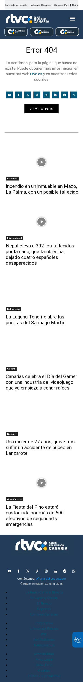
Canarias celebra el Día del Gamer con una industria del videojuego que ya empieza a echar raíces (41, 382)
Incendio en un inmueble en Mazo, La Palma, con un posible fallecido (42, 189)
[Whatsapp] (73, 95)
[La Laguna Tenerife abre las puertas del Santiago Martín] (41, 292)
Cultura (11, 368)
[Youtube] (9, 95)
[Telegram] (64, 95)
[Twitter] (27, 95)
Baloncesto (13, 309)
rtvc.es (36, 74)
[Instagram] (46, 95)
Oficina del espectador (51, 578)
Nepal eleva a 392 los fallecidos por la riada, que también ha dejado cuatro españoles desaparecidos (40, 254)
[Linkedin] (55, 95)
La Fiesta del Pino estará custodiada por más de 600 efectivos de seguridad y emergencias (35, 515)
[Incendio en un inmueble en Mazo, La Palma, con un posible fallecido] (41, 162)
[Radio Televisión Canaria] (28, 18)
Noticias (13, 121)
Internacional (14, 238)
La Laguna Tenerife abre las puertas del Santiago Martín (35, 319)
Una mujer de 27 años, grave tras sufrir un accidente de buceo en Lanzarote (40, 447)
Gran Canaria (14, 499)
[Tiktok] (36, 95)
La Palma (12, 178)
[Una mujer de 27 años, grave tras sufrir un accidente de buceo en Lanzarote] (41, 417)
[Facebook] (18, 95)
